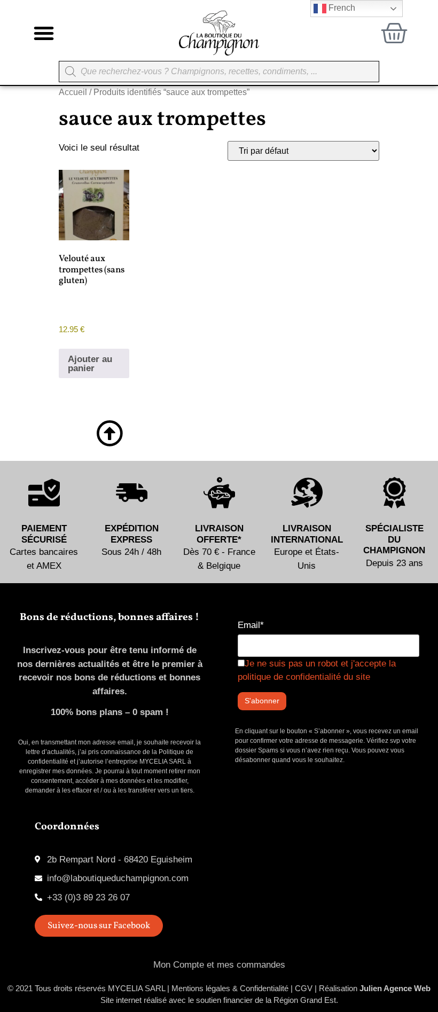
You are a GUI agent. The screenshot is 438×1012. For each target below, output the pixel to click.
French (340, 7)
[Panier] (394, 33)
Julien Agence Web (395, 988)
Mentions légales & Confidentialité (229, 988)
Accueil (73, 92)
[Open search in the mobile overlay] (219, 71)
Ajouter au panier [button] (90, 363)
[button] (44, 33)
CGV (303, 988)
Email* (251, 625)
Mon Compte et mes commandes (219, 965)
